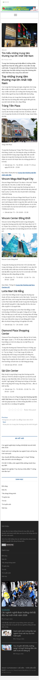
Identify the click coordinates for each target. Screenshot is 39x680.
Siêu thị (4, 49)
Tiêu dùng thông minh (9, 493)
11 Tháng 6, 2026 (19, 639)
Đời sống (5, 486)
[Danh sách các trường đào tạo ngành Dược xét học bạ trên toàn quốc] (6, 633)
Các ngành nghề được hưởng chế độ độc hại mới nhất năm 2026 (19, 614)
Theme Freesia (18, 670)
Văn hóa (4, 508)
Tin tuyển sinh (6, 504)
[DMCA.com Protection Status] (8, 545)
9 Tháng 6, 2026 (18, 653)
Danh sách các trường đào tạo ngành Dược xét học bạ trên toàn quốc (24, 633)
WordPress (25, 670)
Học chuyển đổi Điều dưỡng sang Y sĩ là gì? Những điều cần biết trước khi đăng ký (25, 648)
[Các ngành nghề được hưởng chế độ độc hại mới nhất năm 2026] (19, 594)
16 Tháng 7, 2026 (7, 619)
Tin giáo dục (6, 497)
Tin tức (4, 501)
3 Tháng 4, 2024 (7, 59)
